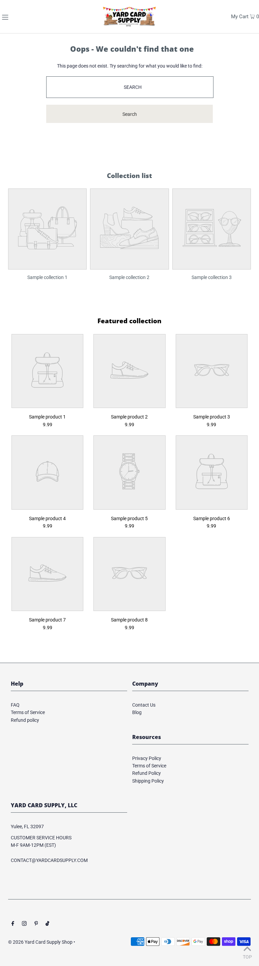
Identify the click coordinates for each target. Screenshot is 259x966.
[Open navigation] (19, 16)
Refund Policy (146, 773)
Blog (137, 712)
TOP (247, 956)
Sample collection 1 (47, 277)
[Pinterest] (36, 924)
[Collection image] (47, 264)
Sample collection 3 (212, 277)
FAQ (15, 705)
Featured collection (129, 320)
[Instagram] (24, 924)
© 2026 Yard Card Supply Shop (40, 942)
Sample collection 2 (129, 277)
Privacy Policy (146, 758)
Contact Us (143, 705)
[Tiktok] (47, 924)
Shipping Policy (148, 781)
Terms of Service (28, 712)
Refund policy (25, 720)
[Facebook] (12, 924)
